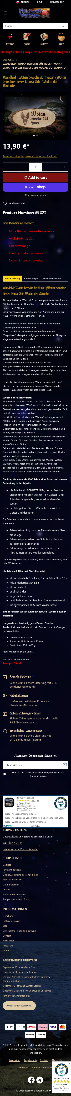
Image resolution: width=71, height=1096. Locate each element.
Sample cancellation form (16, 899)
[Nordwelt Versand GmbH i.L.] (34, 13)
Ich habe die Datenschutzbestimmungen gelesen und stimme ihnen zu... (38, 774)
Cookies (7, 864)
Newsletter (8, 940)
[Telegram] (39, 1080)
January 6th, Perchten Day (16, 995)
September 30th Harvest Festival (20, 972)
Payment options (12, 869)
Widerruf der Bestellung (19, 1005)
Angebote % (30, 1060)
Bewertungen (31, 278)
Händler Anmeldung (42, 1067)
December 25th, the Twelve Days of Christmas (27, 990)
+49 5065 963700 (12, 843)
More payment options (35, 195)
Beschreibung (12, 278)
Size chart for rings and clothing (19, 930)
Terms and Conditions (14, 894)
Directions (8, 915)
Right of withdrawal (13, 879)
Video (6, 950)
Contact (7, 935)
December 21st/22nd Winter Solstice (22, 985)
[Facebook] (31, 1080)
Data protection (11, 884)
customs (8, 59)
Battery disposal (11, 920)
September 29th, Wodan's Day (19, 967)
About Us (8, 945)
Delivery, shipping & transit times (20, 874)
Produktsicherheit (52, 278)
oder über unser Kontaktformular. (20, 849)
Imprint (7, 889)
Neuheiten (14, 1060)
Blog (5, 925)
